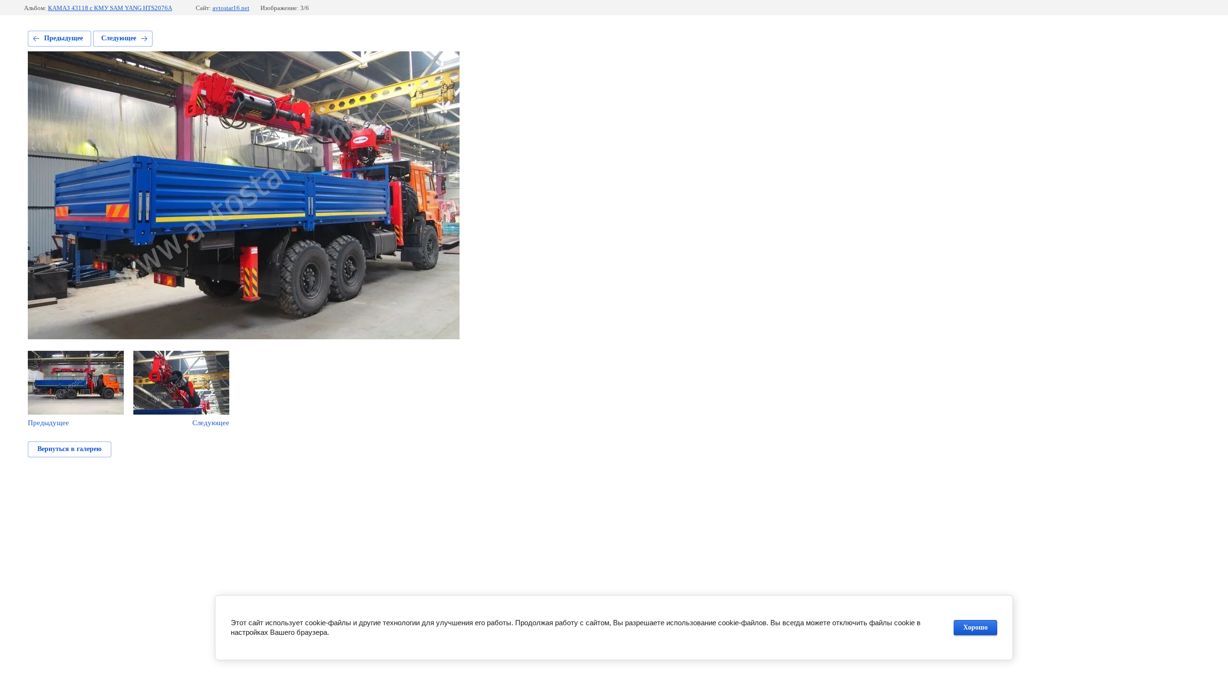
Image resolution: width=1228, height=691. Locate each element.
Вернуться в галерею (69, 449)
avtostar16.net (231, 8)
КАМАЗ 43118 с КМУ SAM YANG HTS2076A (110, 8)
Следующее (118, 38)
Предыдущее (63, 38)
